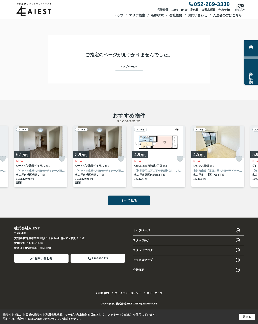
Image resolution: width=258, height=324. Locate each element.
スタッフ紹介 (141, 240)
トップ (118, 15)
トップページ (141, 230)
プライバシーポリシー (128, 293)
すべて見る (129, 200)
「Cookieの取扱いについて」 (41, 319)
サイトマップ (154, 293)
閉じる (247, 316)
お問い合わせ (197, 15)
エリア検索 (137, 15)
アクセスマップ (143, 259)
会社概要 (175, 15)
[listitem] (40, 157)
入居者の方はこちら (227, 15)
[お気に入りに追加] (62, 159)
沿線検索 (157, 15)
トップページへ (129, 66)
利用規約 (103, 293)
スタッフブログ (143, 250)
